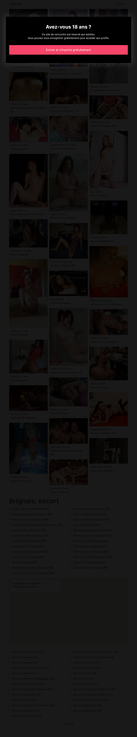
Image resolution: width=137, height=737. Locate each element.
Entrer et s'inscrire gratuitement (68, 50)
